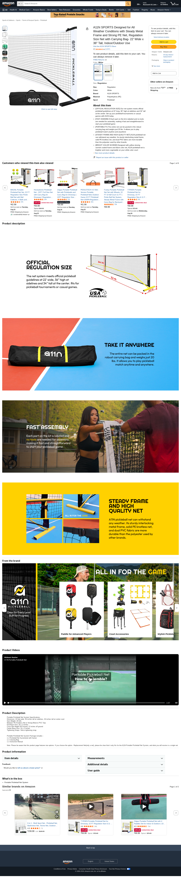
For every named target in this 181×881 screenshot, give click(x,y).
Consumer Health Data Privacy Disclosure (93, 869)
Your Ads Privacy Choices (117, 869)
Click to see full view (49, 109)
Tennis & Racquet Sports (30, 20)
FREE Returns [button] (99, 60)
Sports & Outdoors (8, 20)
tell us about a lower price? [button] (29, 768)
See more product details (105, 153)
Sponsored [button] (5, 790)
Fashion (136, 10)
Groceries (76, 10)
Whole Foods (88, 10)
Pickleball (43, 20)
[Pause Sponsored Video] (57, 812)
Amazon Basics (39, 10)
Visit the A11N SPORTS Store (104, 46)
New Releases (64, 10)
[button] (4, 9)
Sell (129, 10)
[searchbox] (74, 3)
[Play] (4, 703)
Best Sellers (52, 10)
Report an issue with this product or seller (112, 157)
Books (111, 10)
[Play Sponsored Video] (90, 807)
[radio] (4, 28)
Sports (18, 20)
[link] (20, 195)
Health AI (13, 10)
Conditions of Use (60, 869)
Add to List (157, 73)
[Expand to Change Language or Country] (140, 4)
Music (152, 10)
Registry (145, 10)
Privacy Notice (72, 869)
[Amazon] (8, 4)
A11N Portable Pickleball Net (15, 660)
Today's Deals (101, 10)
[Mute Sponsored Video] (57, 816)
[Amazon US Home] (67, 862)
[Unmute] (176, 702)
